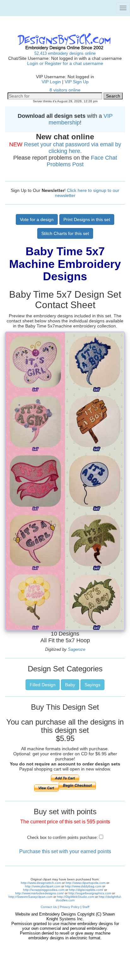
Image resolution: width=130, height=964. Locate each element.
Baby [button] (70, 684)
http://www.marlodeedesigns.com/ (39, 893)
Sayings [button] (92, 684)
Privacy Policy (70, 907)
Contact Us (49, 907)
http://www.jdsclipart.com (42, 886)
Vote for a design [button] (37, 219)
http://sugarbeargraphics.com (89, 893)
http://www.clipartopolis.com (85, 883)
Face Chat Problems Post (82, 161)
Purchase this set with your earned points (65, 851)
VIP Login (51, 81)
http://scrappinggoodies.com (43, 889)
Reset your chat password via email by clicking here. (72, 147)
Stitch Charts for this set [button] (65, 233)
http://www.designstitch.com (41, 883)
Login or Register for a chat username (65, 63)
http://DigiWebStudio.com (75, 896)
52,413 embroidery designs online (65, 53)
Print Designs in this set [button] (86, 219)
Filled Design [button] (43, 684)
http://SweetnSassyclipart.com (30, 896)
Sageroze (76, 649)
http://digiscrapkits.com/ (86, 889)
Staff (85, 907)
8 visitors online (65, 89)
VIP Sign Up (77, 81)
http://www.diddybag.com (83, 886)
